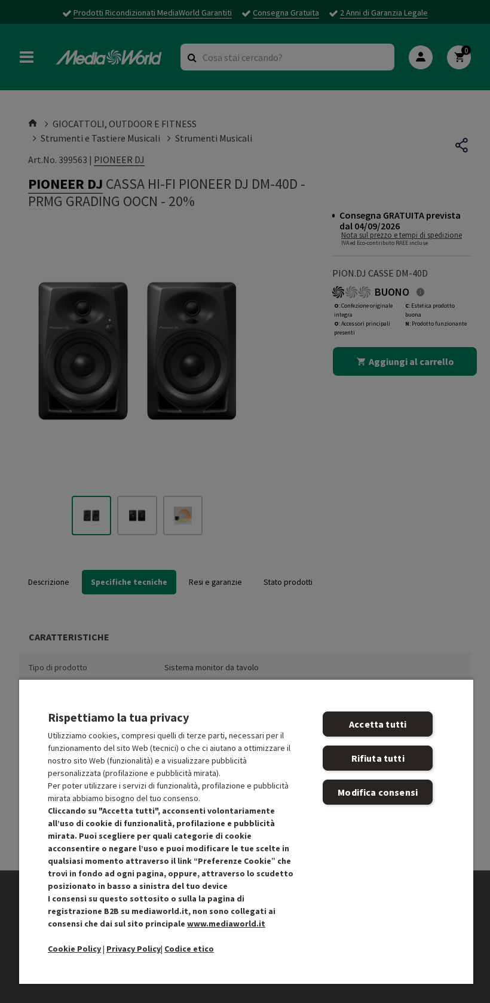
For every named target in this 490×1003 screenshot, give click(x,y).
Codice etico (189, 948)
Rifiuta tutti (378, 758)
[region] (246, 831)
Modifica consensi (378, 792)
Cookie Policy (74, 948)
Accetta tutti (377, 724)
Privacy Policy (133, 948)
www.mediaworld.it (226, 923)
